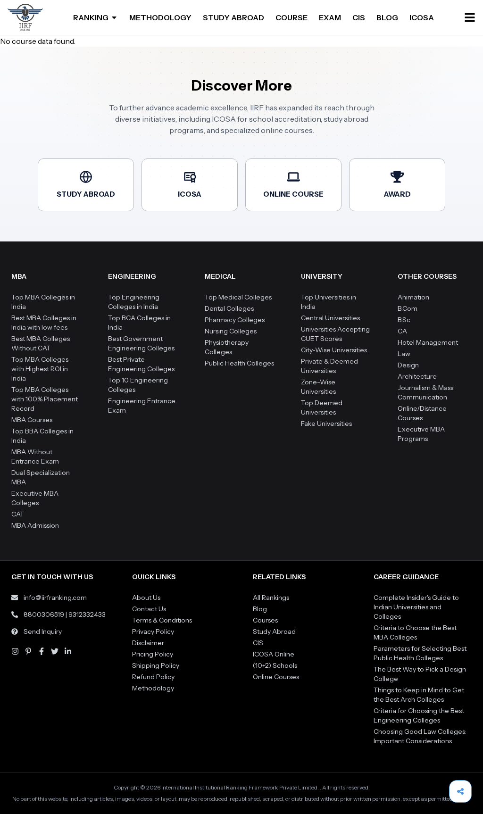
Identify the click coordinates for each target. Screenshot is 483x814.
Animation (413, 297)
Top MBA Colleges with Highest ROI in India (39, 368)
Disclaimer (148, 643)
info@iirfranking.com (55, 597)
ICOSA (421, 17)
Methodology (153, 688)
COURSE (291, 17)
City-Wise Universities (334, 350)
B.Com (407, 308)
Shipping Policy (155, 665)
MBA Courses (31, 419)
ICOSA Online (273, 654)
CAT (17, 514)
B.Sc (404, 320)
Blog (260, 609)
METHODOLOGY (160, 17)
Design (408, 365)
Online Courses (276, 677)
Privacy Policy (153, 631)
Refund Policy (153, 677)
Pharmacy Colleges (235, 320)
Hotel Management (428, 342)
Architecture (417, 376)
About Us (146, 597)
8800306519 (44, 614)
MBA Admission (35, 525)
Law (404, 353)
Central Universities (330, 318)
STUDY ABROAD (233, 17)
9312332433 (87, 614)
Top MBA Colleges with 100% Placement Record (44, 399)
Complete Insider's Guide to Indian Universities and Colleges (416, 607)
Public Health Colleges (239, 363)
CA (402, 331)
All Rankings (271, 597)
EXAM (330, 17)
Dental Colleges (229, 308)
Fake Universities (326, 423)
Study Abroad (274, 631)
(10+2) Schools (275, 665)
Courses (265, 620)
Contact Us (149, 609)
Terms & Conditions (162, 620)
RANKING (90, 17)
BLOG (387, 17)
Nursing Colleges (231, 331)
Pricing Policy (152, 654)
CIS (358, 17)
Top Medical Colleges (238, 297)
